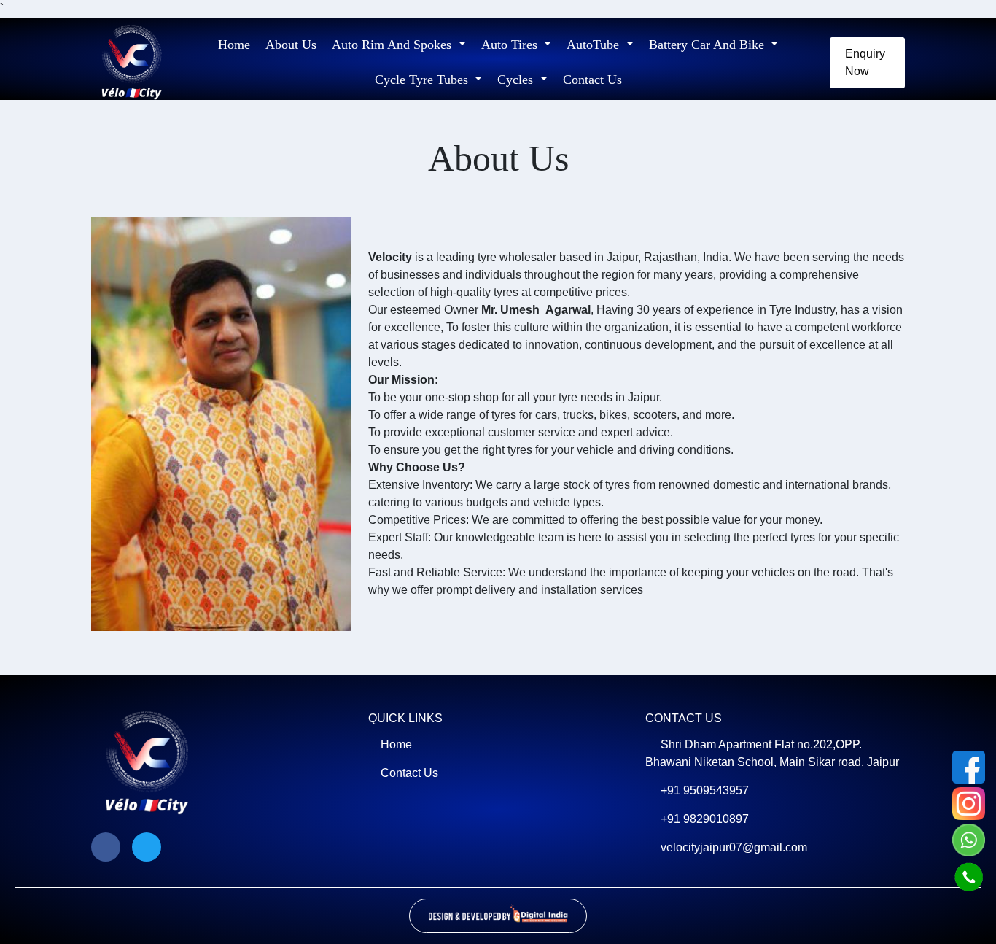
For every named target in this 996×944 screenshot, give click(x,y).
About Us (290, 44)
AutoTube (595, 44)
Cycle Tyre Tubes (423, 79)
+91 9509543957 (705, 790)
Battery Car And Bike (708, 44)
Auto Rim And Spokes (393, 44)
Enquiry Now (865, 62)
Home (234, 44)
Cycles (517, 79)
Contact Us (592, 79)
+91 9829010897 (705, 819)
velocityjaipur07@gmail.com (734, 847)
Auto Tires (511, 44)
